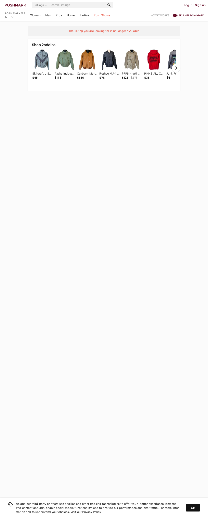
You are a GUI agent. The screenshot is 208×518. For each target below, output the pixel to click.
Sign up (200, 5)
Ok (193, 508)
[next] (176, 68)
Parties (84, 15)
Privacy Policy (91, 512)
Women (35, 15)
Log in (188, 5)
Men (48, 15)
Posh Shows (102, 15)
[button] (41, 5)
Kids (59, 15)
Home (71, 15)
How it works (160, 15)
